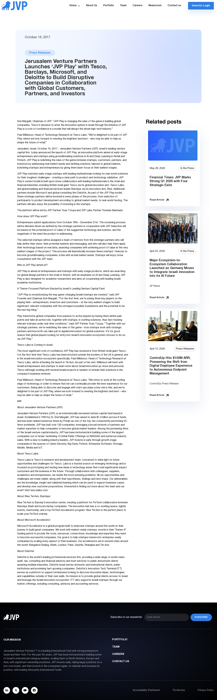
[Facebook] (34, 690)
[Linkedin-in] (6, 690)
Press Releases (40, 53)
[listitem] (173, 167)
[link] (173, 167)
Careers (137, 5)
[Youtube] (25, 690)
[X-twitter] (16, 690)
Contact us (174, 5)
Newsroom (155, 5)
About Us (91, 5)
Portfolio (108, 5)
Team (123, 5)
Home (73, 5)
